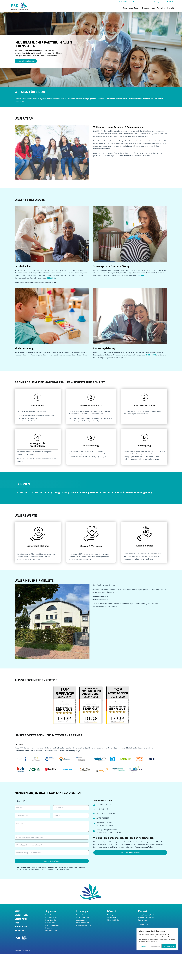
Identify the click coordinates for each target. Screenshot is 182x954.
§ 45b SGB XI (151, 355)
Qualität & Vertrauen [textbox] (91, 546)
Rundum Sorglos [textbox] (144, 545)
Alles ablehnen (155, 946)
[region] (157, 939)
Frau (25, 801)
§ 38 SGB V (51, 278)
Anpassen (144, 946)
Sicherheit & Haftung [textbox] (38, 546)
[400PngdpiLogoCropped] (19, 3)
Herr (18, 801)
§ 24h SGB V (140, 275)
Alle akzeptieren (169, 946)
